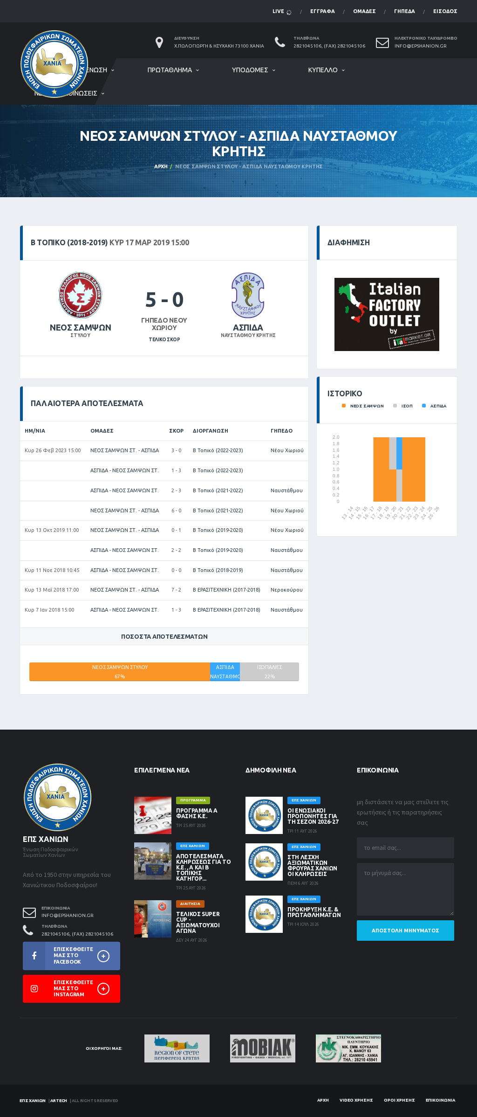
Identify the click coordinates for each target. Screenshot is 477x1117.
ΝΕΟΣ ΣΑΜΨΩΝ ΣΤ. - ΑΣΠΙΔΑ (124, 450)
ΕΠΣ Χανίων (33, 1100)
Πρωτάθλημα (170, 70)
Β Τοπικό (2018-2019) (218, 570)
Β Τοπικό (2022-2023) (218, 450)
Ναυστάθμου (287, 490)
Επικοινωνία (440, 1100)
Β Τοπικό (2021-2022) (218, 490)
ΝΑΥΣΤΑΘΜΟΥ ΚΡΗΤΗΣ (248, 335)
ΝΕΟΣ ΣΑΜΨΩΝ (80, 327)
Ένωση (96, 70)
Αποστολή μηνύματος (405, 930)
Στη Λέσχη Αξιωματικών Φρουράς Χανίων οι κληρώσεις (312, 865)
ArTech (58, 1100)
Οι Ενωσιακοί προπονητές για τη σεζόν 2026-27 (312, 816)
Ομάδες (364, 11)
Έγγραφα (322, 11)
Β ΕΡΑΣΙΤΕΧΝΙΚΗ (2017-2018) (226, 590)
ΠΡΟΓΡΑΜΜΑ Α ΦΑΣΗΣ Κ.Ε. (197, 813)
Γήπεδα (404, 11)
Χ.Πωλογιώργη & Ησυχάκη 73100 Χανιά (219, 45)
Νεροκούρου (287, 590)
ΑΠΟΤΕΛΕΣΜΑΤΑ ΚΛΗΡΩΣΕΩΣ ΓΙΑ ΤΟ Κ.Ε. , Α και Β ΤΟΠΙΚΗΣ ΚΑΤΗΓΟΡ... (203, 867)
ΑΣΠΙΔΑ (248, 327)
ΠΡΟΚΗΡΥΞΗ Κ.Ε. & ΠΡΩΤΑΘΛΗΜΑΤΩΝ (314, 912)
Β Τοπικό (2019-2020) (218, 530)
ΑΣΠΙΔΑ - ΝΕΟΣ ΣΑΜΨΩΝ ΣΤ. (124, 470)
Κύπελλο (323, 70)
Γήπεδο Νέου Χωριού (164, 324)
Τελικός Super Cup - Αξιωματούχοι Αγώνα (198, 922)
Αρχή (161, 166)
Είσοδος (445, 11)
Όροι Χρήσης (399, 1100)
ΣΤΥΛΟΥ (80, 335)
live (279, 11)
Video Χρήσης (356, 1100)
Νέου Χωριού (287, 450)
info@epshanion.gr (421, 45)
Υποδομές (250, 70)
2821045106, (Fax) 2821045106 (329, 45)
